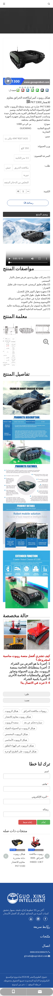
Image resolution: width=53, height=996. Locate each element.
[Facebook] (45, 918)
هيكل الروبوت (11, 710)
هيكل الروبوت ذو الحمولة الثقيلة (20, 728)
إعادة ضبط (27, 822)
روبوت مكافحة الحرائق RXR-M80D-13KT (36, 857)
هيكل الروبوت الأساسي (16, 739)
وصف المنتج (42, 214)
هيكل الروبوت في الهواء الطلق (19, 745)
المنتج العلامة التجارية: (43, 130)
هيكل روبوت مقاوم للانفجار (18, 716)
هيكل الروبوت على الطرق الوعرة (20, 751)
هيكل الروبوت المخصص (16, 734)
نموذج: (47, 123)
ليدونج (15, 984)
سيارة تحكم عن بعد (33, 722)
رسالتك (29, 202)
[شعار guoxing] (26, 898)
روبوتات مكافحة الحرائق (35, 710)
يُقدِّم (43, 822)
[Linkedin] (38, 918)
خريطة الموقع (34, 984)
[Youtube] (31, 918)
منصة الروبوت (12, 722)
